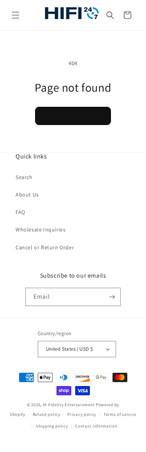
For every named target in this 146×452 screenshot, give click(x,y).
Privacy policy (81, 414)
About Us (27, 194)
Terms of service (120, 414)
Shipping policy (52, 426)
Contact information (96, 426)
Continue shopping (73, 116)
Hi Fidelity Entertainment (69, 404)
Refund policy (46, 414)
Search (24, 177)
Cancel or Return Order (45, 247)
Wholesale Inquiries (40, 229)
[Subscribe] (111, 297)
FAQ (20, 212)
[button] (15, 15)
